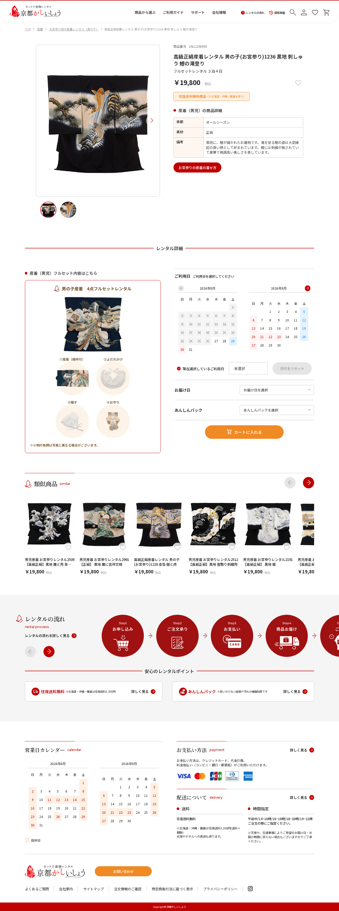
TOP (28, 29)
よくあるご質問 (37, 889)
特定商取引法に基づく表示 (172, 889)
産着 (40, 29)
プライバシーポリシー (220, 889)
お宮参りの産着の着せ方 (197, 167)
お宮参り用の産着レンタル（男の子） (74, 29)
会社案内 (66, 889)
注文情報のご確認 (127, 889)
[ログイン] (304, 11)
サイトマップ (93, 889)
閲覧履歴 (279, 13)
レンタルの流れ (255, 13)
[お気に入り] (315, 11)
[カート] (326, 11)
